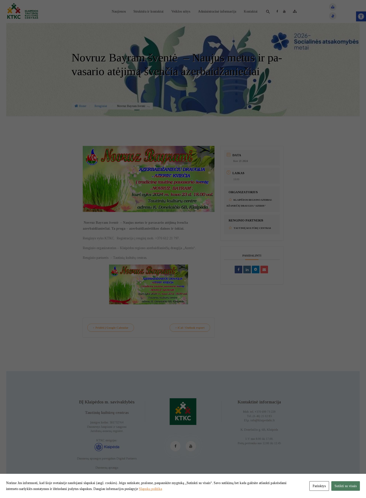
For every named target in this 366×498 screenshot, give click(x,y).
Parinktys (319, 486)
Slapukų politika (150, 489)
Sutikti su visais (346, 486)
